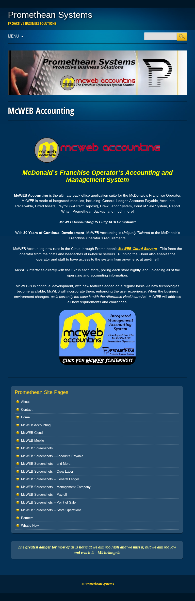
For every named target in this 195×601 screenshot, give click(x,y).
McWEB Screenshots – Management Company (56, 487)
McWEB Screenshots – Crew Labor (47, 471)
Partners (27, 518)
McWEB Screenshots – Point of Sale (48, 502)
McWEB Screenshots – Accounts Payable (52, 456)
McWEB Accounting (36, 425)
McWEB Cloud (32, 433)
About (25, 402)
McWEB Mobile (32, 440)
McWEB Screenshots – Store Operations (51, 510)
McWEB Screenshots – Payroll (44, 494)
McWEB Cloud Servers (137, 249)
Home (25, 417)
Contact (26, 409)
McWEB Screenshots (37, 448)
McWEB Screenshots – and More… (47, 464)
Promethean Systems (50, 15)
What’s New (30, 525)
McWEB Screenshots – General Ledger (50, 479)
